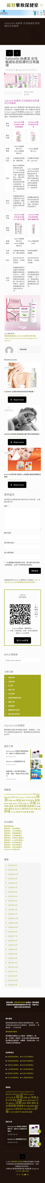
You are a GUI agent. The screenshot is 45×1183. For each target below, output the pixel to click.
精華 (6, 808)
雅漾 (28, 812)
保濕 (19, 1096)
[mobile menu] (42, 5)
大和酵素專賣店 (13, 1069)
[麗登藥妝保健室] (22, 5)
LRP (12, 797)
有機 (24, 803)
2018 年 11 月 (13, 923)
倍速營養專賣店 (13, 1061)
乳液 (34, 797)
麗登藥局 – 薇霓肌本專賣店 (14, 838)
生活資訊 (11, 693)
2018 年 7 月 (12, 936)
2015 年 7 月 (12, 971)
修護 (18, 800)
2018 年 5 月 (12, 945)
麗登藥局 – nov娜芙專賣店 (13, 840)
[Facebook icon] (17, 1174)
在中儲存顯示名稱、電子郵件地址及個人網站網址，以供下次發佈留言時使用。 (22, 563)
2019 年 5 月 (12, 896)
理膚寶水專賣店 (13, 1073)
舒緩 (7, 811)
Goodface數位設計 (22, 1171)
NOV (17, 797)
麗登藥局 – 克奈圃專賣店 (13, 835)
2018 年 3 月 (12, 954)
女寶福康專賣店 (28, 1069)
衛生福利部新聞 (14, 714)
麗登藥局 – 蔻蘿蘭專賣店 (13, 833)
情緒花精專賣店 (28, 1061)
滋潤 (16, 806)
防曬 (24, 812)
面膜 (32, 812)
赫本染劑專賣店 (28, 1065)
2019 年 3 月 (12, 905)
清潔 (38, 803)
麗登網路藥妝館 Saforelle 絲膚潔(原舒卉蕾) (20, 336)
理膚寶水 (31, 806)
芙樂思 (18, 812)
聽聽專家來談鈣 (14, 710)
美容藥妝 (33, 31)
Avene (13, 794)
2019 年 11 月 (13, 874)
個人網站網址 (9, 552)
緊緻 (31, 809)
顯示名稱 (8, 533)
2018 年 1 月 (12, 962)
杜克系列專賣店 (28, 1056)
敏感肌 (15, 803)
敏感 (10, 803)
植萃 (27, 804)
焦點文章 (11, 689)
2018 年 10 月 (13, 927)
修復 (14, 800)
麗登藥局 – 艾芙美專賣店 (13, 831)
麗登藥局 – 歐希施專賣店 (13, 845)
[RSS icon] (28, 1174)
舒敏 (39, 809)
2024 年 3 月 (12, 870)
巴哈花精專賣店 (13, 1077)
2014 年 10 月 (13, 980)
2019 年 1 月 (12, 914)
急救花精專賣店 (28, 1073)
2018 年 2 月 (12, 958)
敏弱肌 (6, 803)
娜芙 (15, 1100)
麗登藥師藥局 (9, 826)
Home (34, 28)
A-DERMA (7, 794)
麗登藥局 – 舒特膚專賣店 (13, 842)
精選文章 (11, 702)
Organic (23, 797)
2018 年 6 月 (12, 940)
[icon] (25, 1174)
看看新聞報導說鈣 (14, 698)
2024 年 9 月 (12, 865)
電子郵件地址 (9, 542)
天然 (28, 800)
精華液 (11, 808)
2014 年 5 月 (12, 985)
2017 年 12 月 (13, 967)
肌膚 (35, 808)
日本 (20, 803)
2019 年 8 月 (12, 883)
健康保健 (11, 677)
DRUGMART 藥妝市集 (12, 849)
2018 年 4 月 (12, 949)
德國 (37, 800)
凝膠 (23, 800)
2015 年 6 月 (12, 976)
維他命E (26, 808)
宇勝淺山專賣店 (13, 1065)
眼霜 (38, 806)
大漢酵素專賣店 (28, 1077)
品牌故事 (11, 681)
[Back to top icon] (22, 1156)
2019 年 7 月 (12, 887)
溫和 (11, 806)
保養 (10, 800)
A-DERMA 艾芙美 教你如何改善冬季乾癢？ (19, 391)
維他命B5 (18, 809)
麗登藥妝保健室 (17, 1161)
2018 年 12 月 (13, 918)
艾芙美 (13, 812)
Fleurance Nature (23, 794)
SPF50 (28, 797)
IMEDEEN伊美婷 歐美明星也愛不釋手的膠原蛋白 (21, 434)
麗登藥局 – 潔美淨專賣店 (13, 847)
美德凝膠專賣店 (13, 1056)
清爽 (6, 806)
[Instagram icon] (23, 1174)
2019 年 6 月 (12, 892)
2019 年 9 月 (12, 878)
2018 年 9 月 (12, 932)
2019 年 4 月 (12, 901)
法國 (32, 803)
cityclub (21, 70)
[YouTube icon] (20, 1174)
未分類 (10, 685)
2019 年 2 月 (12, 909)
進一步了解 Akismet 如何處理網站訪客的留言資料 (22, 581)
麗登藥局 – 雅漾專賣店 (12, 828)
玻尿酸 (23, 806)
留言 (6, 506)
